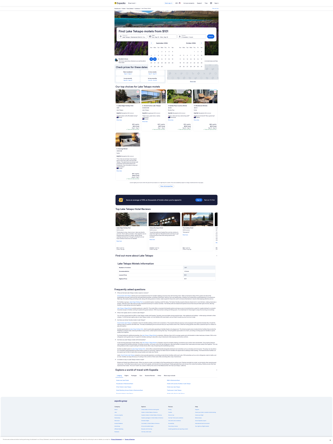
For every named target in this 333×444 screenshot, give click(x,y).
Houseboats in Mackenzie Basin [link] (124, 383)
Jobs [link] (115, 412)
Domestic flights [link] (145, 420)
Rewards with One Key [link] (146, 429)
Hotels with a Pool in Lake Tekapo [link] (176, 393)
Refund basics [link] (198, 418)
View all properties (166, 186)
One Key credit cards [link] (146, 431)
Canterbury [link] (137, 8)
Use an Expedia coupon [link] (200, 420)
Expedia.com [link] (117, 8)
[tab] (119, 375)
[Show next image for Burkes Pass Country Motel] (189, 96)
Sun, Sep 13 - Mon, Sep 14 (160, 37)
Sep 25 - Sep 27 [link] (128, 80)
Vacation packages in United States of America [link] (152, 418)
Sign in (217, 3)
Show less (119, 120)
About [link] (115, 409)
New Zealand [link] (130, 8)
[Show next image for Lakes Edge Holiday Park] (138, 96)
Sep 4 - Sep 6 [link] (127, 74)
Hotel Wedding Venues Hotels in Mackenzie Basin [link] (129, 390)
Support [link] (197, 409)
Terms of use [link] (171, 415)
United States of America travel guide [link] (150, 409)
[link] (137, 91)
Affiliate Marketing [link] (118, 429)
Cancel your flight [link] (199, 415)
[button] (158, 51)
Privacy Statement (116, 439)
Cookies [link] (170, 412)
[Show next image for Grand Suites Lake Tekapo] (164, 96)
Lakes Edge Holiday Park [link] (136, 302)
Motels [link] (123, 8)
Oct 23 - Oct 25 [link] (152, 80)
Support (199, 3)
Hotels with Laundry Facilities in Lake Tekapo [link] (179, 383)
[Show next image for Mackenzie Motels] (215, 96)
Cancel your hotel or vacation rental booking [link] (205, 412)
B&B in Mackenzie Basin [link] (173, 380)
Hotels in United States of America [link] (149, 412)
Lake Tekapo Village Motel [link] (124, 308)
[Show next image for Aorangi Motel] (138, 139)
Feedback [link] (116, 431)
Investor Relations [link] (118, 423)
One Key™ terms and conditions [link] (175, 418)
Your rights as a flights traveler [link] (202, 426)
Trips (206, 3)
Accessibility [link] (171, 423)
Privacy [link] (170, 409)
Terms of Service (130, 439)
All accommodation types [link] (147, 426)
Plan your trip (215, 8)
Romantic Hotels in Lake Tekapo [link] (124, 393)
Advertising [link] (117, 426)
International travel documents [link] (202, 423)
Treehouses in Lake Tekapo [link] (174, 390)
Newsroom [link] (117, 420)
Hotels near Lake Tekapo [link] (173, 387)
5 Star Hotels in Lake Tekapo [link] (123, 387)
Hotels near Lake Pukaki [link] (122, 380)
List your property (188, 3)
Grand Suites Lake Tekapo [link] (124, 295)
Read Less (119, 241)
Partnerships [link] (117, 418)
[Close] (330, 440)
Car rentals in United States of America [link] (150, 423)
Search (211, 36)
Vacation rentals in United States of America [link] (151, 415)
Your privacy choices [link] (173, 426)
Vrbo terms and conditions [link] (174, 420)
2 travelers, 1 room (187, 37)
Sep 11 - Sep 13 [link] (152, 74)
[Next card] (215, 231)
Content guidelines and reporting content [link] (178, 429)
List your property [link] (118, 415)
